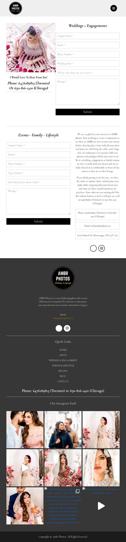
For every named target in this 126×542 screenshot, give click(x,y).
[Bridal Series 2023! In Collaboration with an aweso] (24, 467)
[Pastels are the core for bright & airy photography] (101, 429)
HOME (63, 350)
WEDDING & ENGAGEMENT (63, 360)
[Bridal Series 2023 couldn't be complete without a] (63, 505)
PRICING (63, 371)
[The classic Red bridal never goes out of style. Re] (63, 467)
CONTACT (63, 381)
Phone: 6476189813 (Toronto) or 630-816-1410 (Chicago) (63, 391)
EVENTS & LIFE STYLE (63, 365)
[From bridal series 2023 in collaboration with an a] (101, 467)
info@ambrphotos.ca (63, 318)
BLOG (63, 376)
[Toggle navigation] (113, 8)
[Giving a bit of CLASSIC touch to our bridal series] (101, 505)
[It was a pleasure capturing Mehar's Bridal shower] (24, 429)
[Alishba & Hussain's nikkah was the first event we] (24, 505)
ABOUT (63, 355)
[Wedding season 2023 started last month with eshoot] (63, 429)
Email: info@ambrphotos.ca (97, 225)
